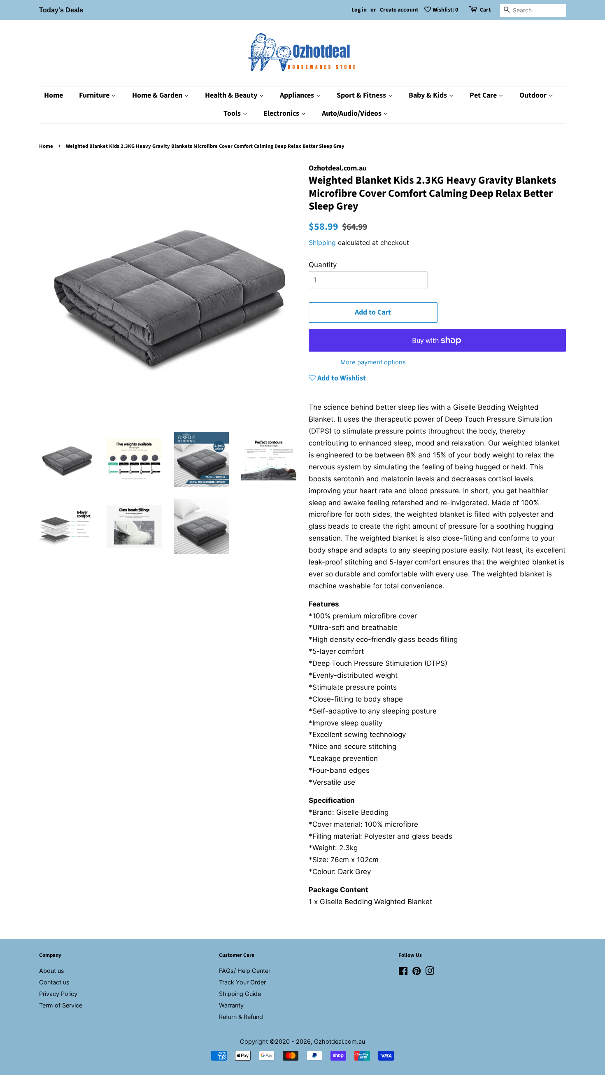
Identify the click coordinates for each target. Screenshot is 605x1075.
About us (51, 970)
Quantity (323, 265)
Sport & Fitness (362, 95)
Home (53, 95)
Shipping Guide (240, 993)
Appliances (298, 95)
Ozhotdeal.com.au (339, 1041)
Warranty (231, 1005)
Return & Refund (241, 1016)
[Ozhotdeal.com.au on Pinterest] (416, 972)
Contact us (54, 982)
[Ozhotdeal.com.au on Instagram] (429, 972)
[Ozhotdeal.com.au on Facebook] (403, 972)
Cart (485, 10)
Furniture (95, 95)
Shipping (322, 242)
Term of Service (60, 1005)
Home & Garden (158, 95)
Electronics (282, 113)
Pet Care (484, 95)
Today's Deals (61, 10)
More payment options (373, 362)
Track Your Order (242, 982)
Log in (359, 10)
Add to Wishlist (341, 378)
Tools (232, 113)
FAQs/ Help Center (244, 970)
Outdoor (533, 95)
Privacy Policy (58, 993)
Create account (399, 10)
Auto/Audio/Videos (352, 113)
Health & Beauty (232, 95)
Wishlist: (445, 10)
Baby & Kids (429, 95)
